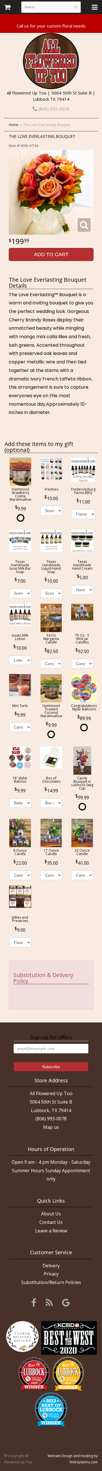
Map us (51, 1127)
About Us (51, 1214)
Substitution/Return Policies (51, 1282)
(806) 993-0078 (53, 108)
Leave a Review (51, 1231)
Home (13, 124)
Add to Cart (51, 254)
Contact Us (51, 1222)
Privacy (51, 1274)
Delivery (51, 1265)
